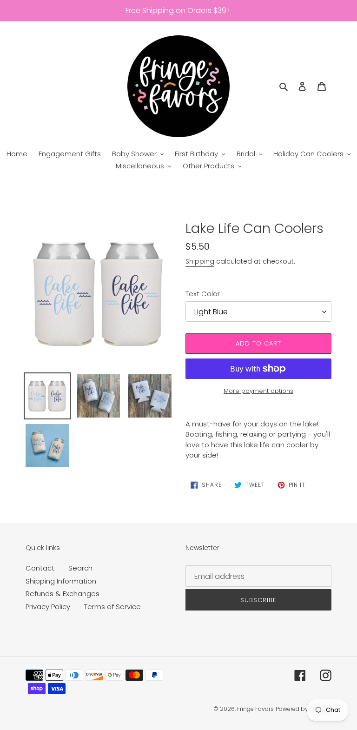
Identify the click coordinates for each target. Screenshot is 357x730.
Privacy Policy (48, 606)
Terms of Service (112, 606)
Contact (40, 568)
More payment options (258, 390)
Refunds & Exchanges (62, 593)
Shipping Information (61, 581)
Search (80, 568)
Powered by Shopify (303, 709)
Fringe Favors (255, 709)
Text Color (202, 294)
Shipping (199, 261)
